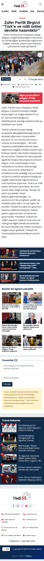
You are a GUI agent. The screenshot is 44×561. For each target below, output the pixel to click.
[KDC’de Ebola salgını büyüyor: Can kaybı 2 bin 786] (11, 297)
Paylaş (7, 79)
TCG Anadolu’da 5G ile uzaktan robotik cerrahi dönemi (32, 307)
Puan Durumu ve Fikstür (9, 528)
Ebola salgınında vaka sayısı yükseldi (32, 348)
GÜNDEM (23, 11)
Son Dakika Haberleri (12, 535)
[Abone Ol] (35, 79)
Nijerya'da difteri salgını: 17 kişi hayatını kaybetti (9, 349)
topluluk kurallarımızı (25, 392)
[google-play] (28, 541)
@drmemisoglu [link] (18, 196)
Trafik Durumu (31, 519)
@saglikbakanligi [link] (22, 133)
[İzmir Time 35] (21, 4)
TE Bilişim (28, 556)
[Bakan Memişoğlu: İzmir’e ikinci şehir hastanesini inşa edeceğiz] (11, 318)
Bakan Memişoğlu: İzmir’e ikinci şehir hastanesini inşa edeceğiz (10, 328)
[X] (18, 506)
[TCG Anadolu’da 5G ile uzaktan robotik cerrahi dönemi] (32, 297)
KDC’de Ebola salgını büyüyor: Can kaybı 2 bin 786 (11, 307)
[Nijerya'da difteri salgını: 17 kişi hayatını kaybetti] (11, 340)
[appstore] (14, 541)
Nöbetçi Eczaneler (11, 514)
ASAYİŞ (40, 11)
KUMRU (5, 11)
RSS (7, 549)
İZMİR (14, 11)
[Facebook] (13, 506)
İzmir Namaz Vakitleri (8, 520)
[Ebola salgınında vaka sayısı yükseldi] (32, 340)
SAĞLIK (22, 18)
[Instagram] (22, 506)
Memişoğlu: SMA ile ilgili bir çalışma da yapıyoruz (31, 327)
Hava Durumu (31, 514)
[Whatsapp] (30, 506)
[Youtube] (26, 506)
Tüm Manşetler (32, 527)
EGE (32, 11)
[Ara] (40, 4)
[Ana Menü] (2, 4)
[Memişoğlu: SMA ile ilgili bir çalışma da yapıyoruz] (32, 318)
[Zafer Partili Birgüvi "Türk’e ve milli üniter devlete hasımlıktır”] (22, 63)
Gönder (7, 384)
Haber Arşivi (31, 535)
